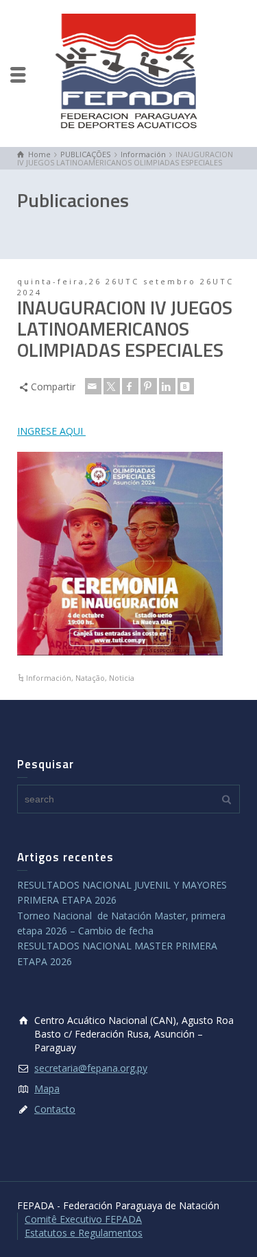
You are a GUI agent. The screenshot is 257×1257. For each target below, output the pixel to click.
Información (48, 678)
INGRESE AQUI (51, 430)
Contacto (54, 1109)
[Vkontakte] (186, 386)
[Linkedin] (167, 386)
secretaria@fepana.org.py (90, 1068)
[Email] (93, 386)
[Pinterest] (148, 386)
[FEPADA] (128, 72)
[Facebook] (130, 386)
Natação (90, 678)
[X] (111, 386)
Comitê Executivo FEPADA (83, 1219)
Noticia (121, 678)
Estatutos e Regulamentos (84, 1232)
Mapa (47, 1088)
